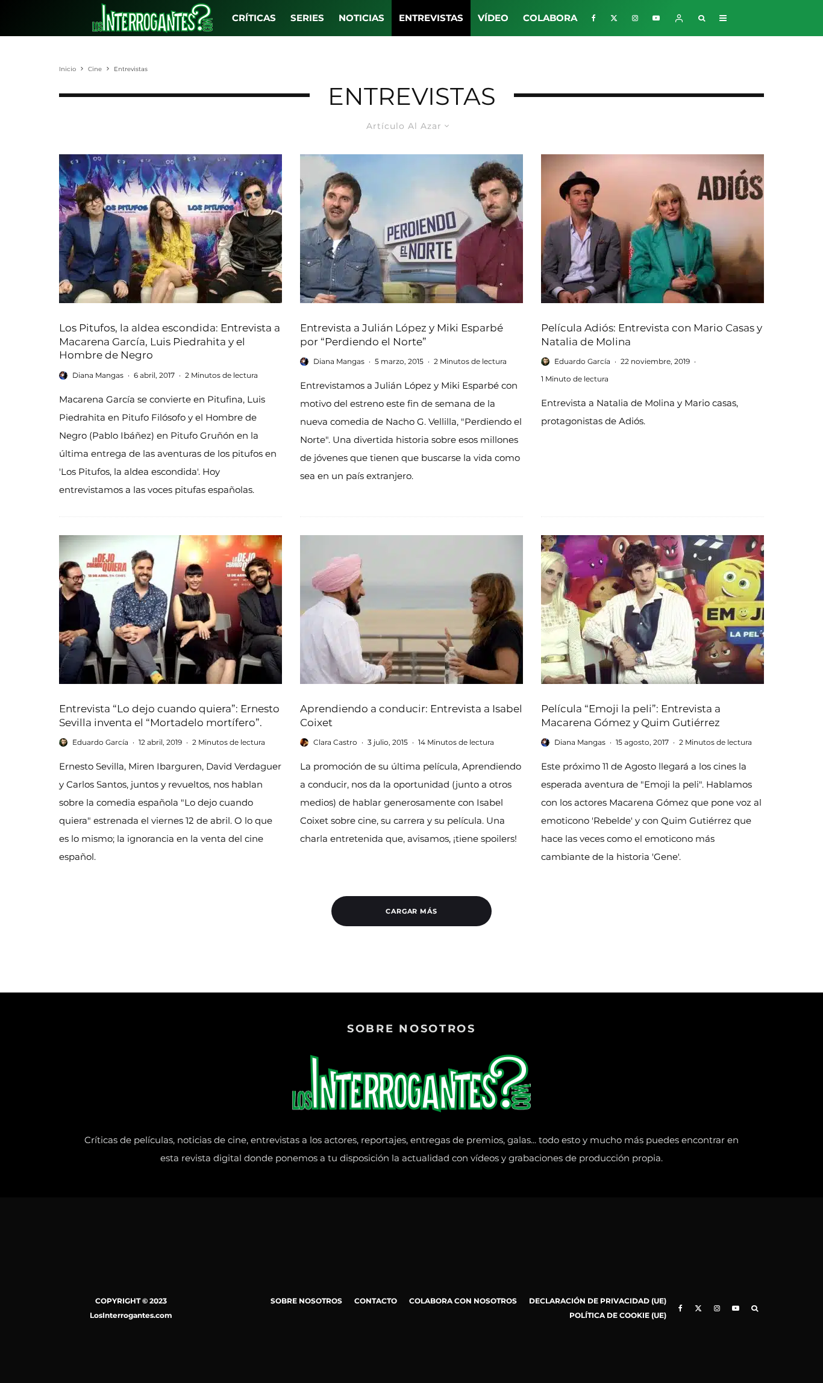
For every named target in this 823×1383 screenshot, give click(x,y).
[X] (614, 18)
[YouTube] (656, 18)
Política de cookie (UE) (617, 1315)
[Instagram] (635, 18)
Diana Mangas (98, 375)
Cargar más (412, 911)
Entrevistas (431, 18)
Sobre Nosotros (306, 1300)
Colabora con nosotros (463, 1300)
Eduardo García (582, 361)
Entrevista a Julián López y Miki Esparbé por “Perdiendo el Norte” (401, 335)
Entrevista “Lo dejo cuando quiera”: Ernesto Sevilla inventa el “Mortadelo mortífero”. (169, 716)
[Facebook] (593, 18)
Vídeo (493, 18)
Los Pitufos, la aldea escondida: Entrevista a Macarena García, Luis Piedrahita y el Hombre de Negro (169, 341)
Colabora (550, 18)
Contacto (375, 1300)
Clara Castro (335, 742)
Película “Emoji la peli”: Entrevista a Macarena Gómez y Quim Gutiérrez (631, 716)
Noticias (361, 18)
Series (307, 18)
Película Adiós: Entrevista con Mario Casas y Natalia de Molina (651, 335)
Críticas (254, 18)
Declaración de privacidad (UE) (597, 1300)
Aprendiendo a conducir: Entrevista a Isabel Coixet (411, 716)
